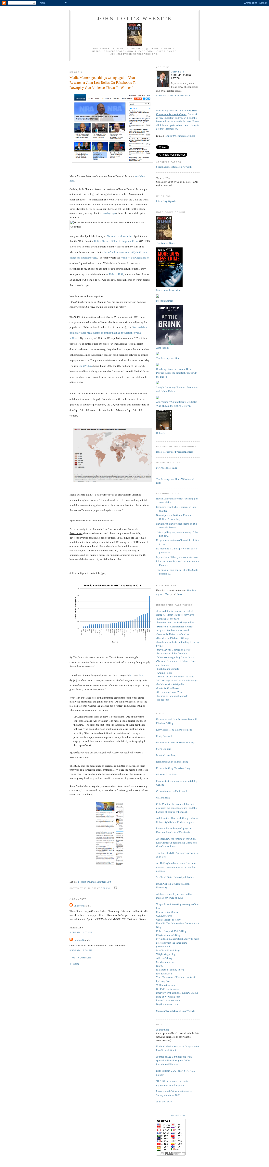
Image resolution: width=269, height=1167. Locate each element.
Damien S (78, 940)
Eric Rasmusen (164, 973)
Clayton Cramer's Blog (168, 935)
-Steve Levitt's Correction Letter (173, 649)
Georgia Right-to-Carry (168, 919)
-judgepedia (162, 699)
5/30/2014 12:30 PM (81, 950)
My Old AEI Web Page (168, 950)
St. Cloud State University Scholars (175, 877)
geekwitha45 (163, 946)
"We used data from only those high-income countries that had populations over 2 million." (108, 333)
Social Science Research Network (174, 166)
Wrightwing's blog (166, 954)
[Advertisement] (116, 64)
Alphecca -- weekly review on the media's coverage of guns (174, 896)
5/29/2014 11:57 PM (81, 932)
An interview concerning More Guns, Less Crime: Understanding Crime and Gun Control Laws (176, 842)
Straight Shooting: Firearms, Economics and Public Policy (177, 389)
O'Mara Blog (163, 797)
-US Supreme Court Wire (169, 692)
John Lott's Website (134, 18)
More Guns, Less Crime (168, 290)
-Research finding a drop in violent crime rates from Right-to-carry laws (175, 613)
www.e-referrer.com (178, 1115)
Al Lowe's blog (164, 958)
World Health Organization (135, 257)
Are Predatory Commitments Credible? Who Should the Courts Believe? (176, 403)
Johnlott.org (162, 1029)
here (131, 674)
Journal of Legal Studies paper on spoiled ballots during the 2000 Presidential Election (174, 1060)
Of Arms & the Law (166, 774)
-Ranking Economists (167, 618)
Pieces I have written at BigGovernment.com (168, 1002)
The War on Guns (165, 243)
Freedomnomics (164, 300)
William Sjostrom (165, 985)
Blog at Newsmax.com (168, 996)
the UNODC (85, 365)
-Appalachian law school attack (173, 630)
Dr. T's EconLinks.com (168, 989)
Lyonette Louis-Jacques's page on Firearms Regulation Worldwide (174, 830)
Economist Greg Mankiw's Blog (173, 768)
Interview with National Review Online (177, 992)
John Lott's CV (164, 1101)
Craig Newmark (164, 736)
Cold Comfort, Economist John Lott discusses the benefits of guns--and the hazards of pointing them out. (176, 807)
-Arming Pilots (164, 672)
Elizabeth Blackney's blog (170, 969)
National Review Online (120, 236)
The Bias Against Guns (168, 358)
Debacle (160, 433)
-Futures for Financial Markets (172, 696)
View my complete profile (173, 95)
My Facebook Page (166, 467)
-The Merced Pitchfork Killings (172, 638)
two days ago (109, 213)
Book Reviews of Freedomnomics (174, 451)
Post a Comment (81, 958)
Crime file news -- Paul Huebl (171, 791)
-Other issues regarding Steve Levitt (175, 657)
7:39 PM (105, 888)
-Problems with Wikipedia (170, 684)
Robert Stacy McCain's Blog (171, 931)
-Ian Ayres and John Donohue (171, 653)
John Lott (177, 72)
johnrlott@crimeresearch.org (180, 135)
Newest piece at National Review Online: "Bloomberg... (173, 517)
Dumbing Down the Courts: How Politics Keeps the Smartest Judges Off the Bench (176, 372)
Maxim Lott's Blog (166, 755)
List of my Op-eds (166, 201)
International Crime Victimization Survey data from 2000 (174, 1093)
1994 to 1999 (116, 274)
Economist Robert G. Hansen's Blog (175, 742)
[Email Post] (115, 888)
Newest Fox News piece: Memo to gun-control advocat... (177, 525)
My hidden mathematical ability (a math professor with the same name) (177, 940)
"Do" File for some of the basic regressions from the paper (172, 1083)
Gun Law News (164, 915)
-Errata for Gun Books (167, 688)
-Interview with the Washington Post (175, 622)
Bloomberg (84, 881)
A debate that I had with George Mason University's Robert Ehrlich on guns (177, 820)
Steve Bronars (163, 748)
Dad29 (159, 966)
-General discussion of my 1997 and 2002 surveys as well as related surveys (177, 678)
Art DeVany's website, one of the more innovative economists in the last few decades (176, 867)
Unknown (78, 905)
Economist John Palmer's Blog (172, 761)
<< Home (74, 963)
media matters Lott (101, 881)
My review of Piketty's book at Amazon (177, 557)
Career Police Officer (167, 912)
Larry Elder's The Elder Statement (174, 729)
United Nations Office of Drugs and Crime (116, 241)
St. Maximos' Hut (165, 962)
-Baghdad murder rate (167, 668)
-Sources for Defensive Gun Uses (173, 634)
